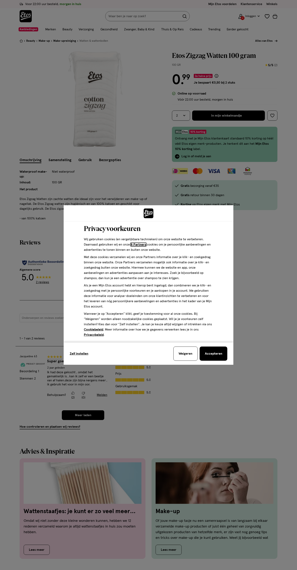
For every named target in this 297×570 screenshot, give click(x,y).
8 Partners (138, 244)
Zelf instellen (79, 353)
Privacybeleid (94, 334)
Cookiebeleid (93, 329)
